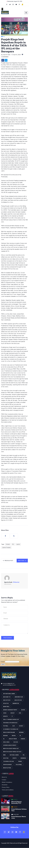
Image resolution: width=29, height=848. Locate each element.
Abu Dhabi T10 (7, 696)
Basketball (6, 706)
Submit (3, 664)
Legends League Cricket (9, 745)
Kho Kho (15, 742)
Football (5, 725)
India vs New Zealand (9, 732)
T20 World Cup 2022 (8, 761)
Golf (13, 725)
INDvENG (5, 735)
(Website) (16, 582)
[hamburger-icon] (26, 12)
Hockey (21, 725)
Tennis (20, 761)
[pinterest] (19, 4)
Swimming (23, 758)
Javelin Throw (13, 738)
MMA (4, 754)
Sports (14, 758)
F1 (12, 716)
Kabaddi (23, 738)
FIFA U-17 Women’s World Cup (11, 719)
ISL (4, 738)
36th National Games (9, 693)
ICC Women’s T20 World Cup (10, 729)
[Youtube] (16, 4)
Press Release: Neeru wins (18, 817)
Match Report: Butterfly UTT (16, 802)
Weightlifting (7, 767)
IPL (13, 544)
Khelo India (6, 742)
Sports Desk (6, 54)
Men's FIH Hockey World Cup (11, 748)
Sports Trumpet (6, 547)
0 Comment (4, 56)
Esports (5, 716)
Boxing (23, 709)
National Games (14, 754)
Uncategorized (7, 764)
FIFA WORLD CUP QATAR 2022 (10, 722)
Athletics (6, 703)
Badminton (16, 703)
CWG (20, 713)
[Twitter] (10, 4)
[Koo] (22, 4)
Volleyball (19, 764)
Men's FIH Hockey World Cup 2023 (12, 751)
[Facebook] (6, 4)
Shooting (6, 758)
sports (18, 544)
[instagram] (13, 4)
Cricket (8, 544)
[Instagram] (12, 832)
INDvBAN (21, 732)
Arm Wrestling (19, 696)
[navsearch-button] (2, 9)
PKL (24, 754)
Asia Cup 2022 (6, 700)
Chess (4, 713)
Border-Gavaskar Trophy (10, 709)
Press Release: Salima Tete (19, 810)
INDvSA (14, 735)
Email (3, 661)
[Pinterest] (20, 832)
